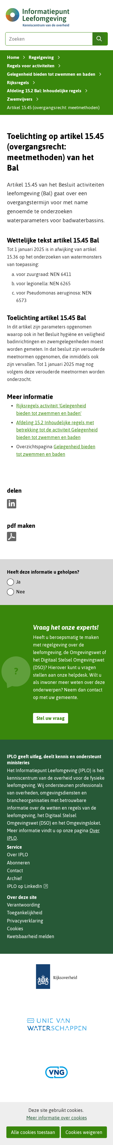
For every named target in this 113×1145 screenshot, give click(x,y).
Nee (20, 591)
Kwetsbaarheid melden (30, 936)
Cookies (15, 928)
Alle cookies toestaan (33, 1132)
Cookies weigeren (83, 1132)
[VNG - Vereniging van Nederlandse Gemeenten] (56, 1072)
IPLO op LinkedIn (27, 886)
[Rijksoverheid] (56, 976)
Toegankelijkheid (24, 912)
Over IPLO (17, 854)
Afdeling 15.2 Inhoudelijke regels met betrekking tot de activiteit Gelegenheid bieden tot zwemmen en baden (57, 430)
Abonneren (18, 862)
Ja (18, 581)
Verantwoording (23, 904)
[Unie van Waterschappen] (56, 1024)
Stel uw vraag (51, 718)
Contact (15, 870)
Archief (14, 878)
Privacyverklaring (25, 920)
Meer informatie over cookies (56, 1117)
